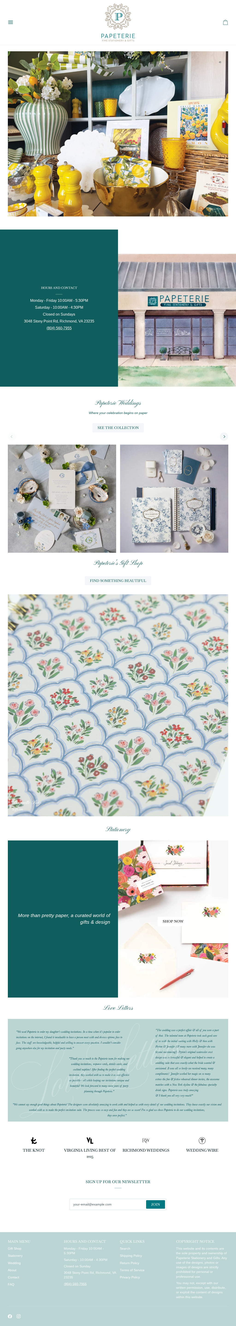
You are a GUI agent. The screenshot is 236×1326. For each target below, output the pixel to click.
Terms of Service (132, 1270)
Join (155, 1204)
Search (125, 1248)
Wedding (14, 1263)
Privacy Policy (130, 1277)
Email (77, 1209)
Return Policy (129, 1263)
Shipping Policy (131, 1255)
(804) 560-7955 (59, 328)
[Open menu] (15, 22)
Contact (13, 1277)
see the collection (118, 427)
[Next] (224, 436)
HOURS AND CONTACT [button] (85, 1241)
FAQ (11, 1284)
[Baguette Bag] (118, 705)
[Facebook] (10, 1316)
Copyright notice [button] (195, 1241)
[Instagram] (19, 1316)
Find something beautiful (118, 580)
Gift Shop (14, 1248)
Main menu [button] (19, 1241)
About (12, 1270)
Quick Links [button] (132, 1241)
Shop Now (173, 921)
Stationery (15, 1255)
